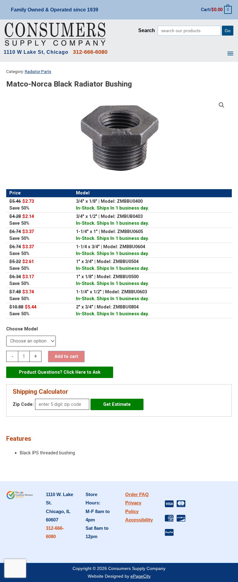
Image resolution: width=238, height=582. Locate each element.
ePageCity (140, 576)
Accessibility (139, 519)
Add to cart (66, 356)
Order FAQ (137, 494)
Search (146, 30)
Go (228, 30)
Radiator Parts (38, 71)
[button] (221, 105)
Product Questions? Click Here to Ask (59, 372)
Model (31, 329)
